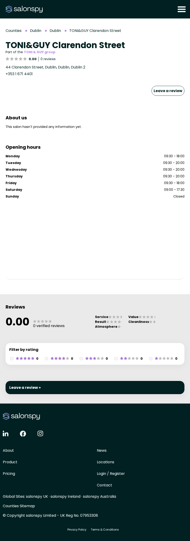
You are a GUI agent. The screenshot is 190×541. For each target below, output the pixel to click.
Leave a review (168, 90)
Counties (14, 30)
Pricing (9, 473)
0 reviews (48, 59)
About (8, 450)
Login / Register (111, 473)
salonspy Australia (99, 496)
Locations (105, 462)
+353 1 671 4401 (19, 74)
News (102, 450)
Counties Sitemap (19, 506)
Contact (104, 485)
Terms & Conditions (105, 530)
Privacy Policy (76, 530)
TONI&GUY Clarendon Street (95, 30)
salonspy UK (37, 496)
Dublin (35, 30)
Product (10, 462)
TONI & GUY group (39, 52)
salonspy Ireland (65, 496)
